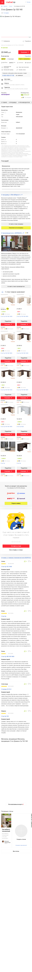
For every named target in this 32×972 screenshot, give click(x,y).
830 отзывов (7, 314)
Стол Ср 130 (5, 716)
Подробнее (28, 56)
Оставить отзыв (16, 546)
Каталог (5, 6)
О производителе (24, 102)
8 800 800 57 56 (8, 75)
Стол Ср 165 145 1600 (7, 656)
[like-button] (25, 561)
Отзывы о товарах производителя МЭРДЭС (16, 557)
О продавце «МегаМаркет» (11, 195)
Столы (10, 6)
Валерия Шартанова (7, 842)
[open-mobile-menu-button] (2, 2)
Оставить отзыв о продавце (16, 224)
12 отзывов (28, 97)
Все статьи (16, 851)
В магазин (24, 52)
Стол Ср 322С (20, 426)
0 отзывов (6, 13)
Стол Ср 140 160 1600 (22, 316)
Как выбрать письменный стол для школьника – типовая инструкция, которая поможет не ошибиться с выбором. (5, 836)
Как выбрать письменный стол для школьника (6, 830)
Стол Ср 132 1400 (6, 566)
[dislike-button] (29, 561)
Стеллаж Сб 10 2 (6, 689)
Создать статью (21, 839)
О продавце (12, 102)
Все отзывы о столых (16, 550)
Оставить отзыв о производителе (16, 286)
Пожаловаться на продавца (16, 227)
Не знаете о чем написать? (21, 845)
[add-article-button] (21, 831)
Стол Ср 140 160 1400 (6, 316)
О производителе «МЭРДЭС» (12, 233)
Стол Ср (3, 463)
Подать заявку (16, 503)
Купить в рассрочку (24, 59)
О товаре (4, 102)
